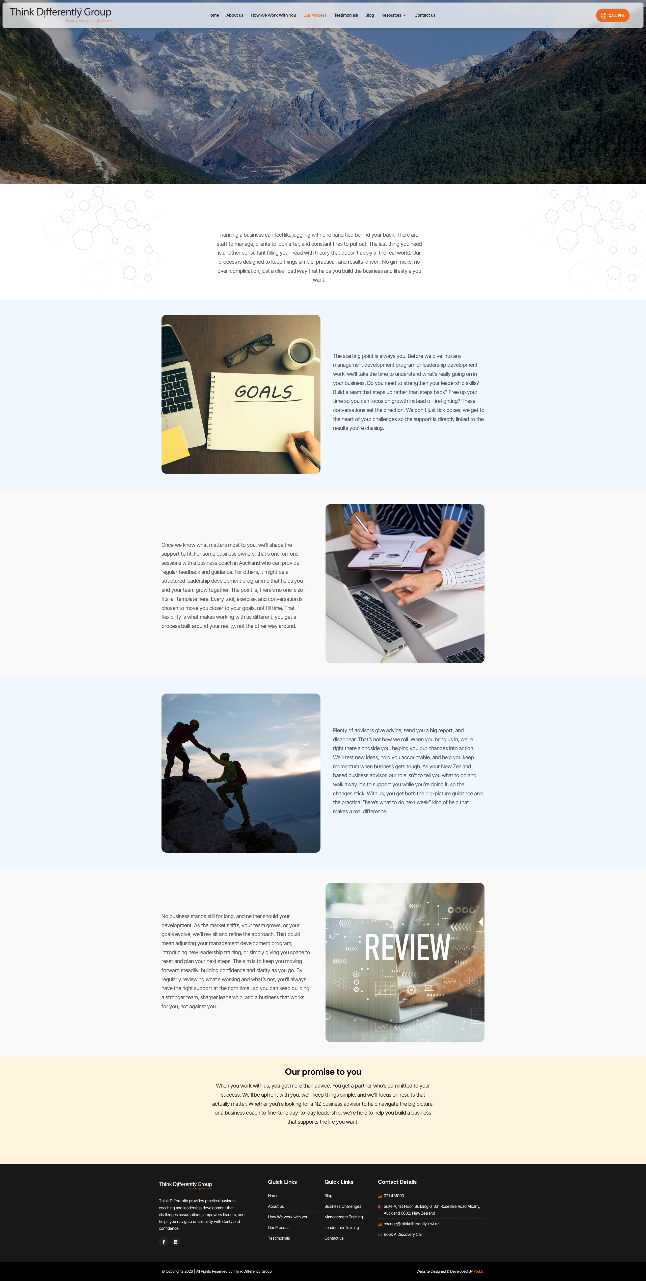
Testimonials (346, 15)
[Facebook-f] (163, 1241)
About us (234, 15)
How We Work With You (273, 15)
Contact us (425, 15)
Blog (369, 15)
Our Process (315, 15)
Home (213, 15)
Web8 (478, 1271)
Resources (391, 15)
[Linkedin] (175, 1241)
